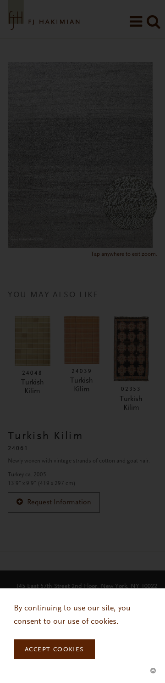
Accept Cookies (54, 650)
